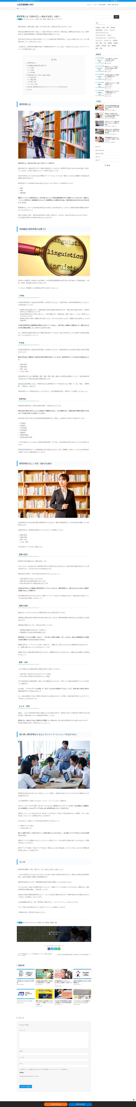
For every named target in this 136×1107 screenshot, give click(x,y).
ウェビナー (112, 30)
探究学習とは (32, 63)
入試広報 (37, 19)
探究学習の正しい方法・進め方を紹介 (39, 75)
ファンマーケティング (101, 37)
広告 (109, 45)
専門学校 (44, 19)
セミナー (99, 160)
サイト (21, 1063)
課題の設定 (33, 77)
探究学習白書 (22, 384)
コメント (22, 1030)
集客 (97, 48)
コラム (20, 19)
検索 (116, 16)
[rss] (116, 1)
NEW (103, 27)
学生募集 (110, 43)
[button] (49, 949)
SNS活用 (113, 27)
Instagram (98, 27)
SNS (108, 27)
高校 (53, 19)
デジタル (109, 35)
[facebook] (112, 1)
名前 (21, 1051)
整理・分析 (33, 82)
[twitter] (114, 1)
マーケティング (107, 40)
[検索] (118, 1)
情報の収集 (33, 79)
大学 (41, 19)
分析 (97, 43)
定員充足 (116, 43)
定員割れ (98, 45)
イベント (106, 30)
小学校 (32, 68)
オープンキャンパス (100, 35)
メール (21, 1057)
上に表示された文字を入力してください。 (29, 1076)
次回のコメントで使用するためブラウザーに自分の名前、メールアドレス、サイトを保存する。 (44, 1069)
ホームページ (99, 40)
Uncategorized (100, 150)
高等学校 (32, 72)
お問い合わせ (79, 1104)
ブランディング (111, 37)
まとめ (30, 89)
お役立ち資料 (99, 30)
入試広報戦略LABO (25, 5)
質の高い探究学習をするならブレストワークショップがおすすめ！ (48, 87)
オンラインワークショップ (29, 19)
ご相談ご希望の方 (55, 1104)
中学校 (32, 70)
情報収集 (49, 19)
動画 (101, 43)
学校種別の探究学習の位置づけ (37, 65)
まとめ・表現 (33, 84)
